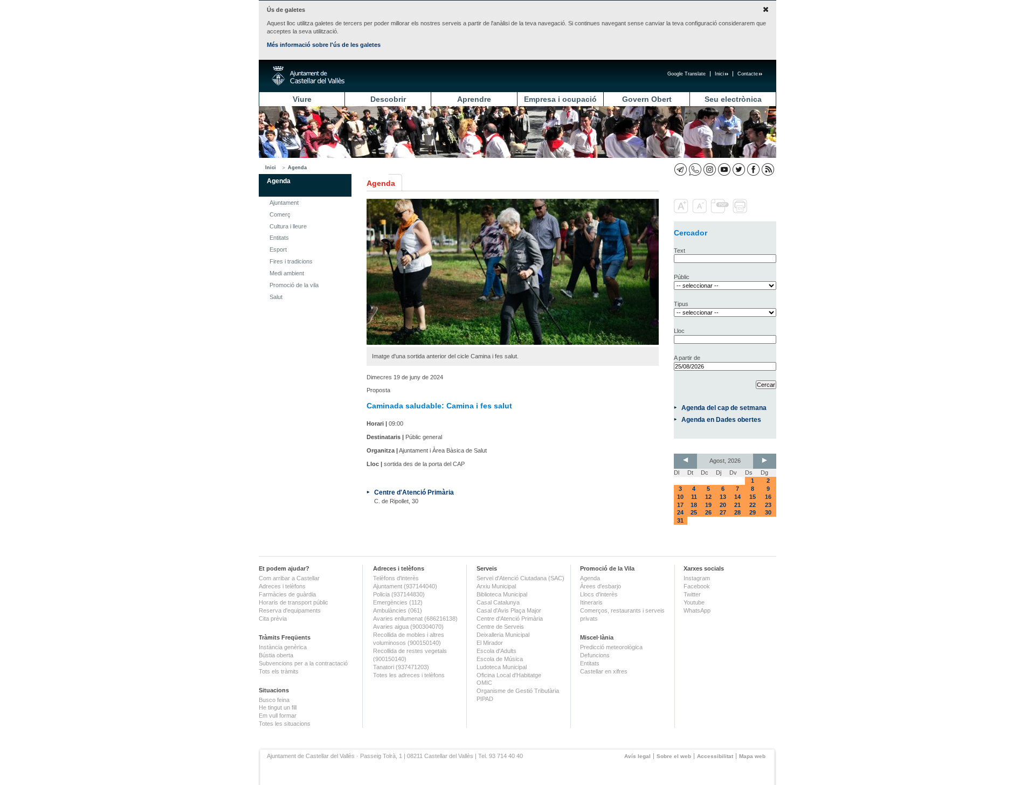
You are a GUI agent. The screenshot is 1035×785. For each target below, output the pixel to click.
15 (752, 497)
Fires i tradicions (291, 261)
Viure (302, 99)
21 (737, 505)
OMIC (484, 682)
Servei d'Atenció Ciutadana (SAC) (520, 578)
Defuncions (595, 655)
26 (708, 512)
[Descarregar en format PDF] (720, 211)
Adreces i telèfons (282, 586)
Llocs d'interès (599, 594)
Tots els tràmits (279, 671)
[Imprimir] (741, 211)
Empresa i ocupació (560, 99)
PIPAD (485, 699)
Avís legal (637, 756)
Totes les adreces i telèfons (409, 675)
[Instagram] (709, 169)
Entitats (279, 237)
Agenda (297, 167)
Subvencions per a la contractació (303, 663)
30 (768, 512)
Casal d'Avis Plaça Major (509, 610)
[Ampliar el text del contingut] (682, 211)
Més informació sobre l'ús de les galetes (324, 44)
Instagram (697, 578)
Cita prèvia (273, 618)
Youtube (694, 602)
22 (752, 505)
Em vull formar (277, 715)
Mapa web (752, 756)
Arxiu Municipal (496, 586)
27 (723, 512)
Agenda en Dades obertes (721, 419)
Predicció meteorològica (611, 647)
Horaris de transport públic (293, 602)
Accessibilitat (715, 756)
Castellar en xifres (603, 671)
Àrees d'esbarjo (600, 586)
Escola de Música (500, 659)
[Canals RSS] (768, 169)
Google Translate (686, 74)
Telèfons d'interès (396, 578)
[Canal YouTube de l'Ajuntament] (724, 169)
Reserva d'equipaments (290, 610)
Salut (276, 297)
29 (752, 512)
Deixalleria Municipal (503, 634)
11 (694, 497)
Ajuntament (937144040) (405, 586)
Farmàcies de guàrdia (287, 594)
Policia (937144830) (399, 594)
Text (679, 250)
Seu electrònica (733, 99)
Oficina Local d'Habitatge (509, 675)
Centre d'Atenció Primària (414, 492)
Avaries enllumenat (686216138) (415, 618)
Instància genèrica (283, 647)
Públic (681, 277)
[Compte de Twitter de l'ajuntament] (739, 169)
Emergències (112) (398, 602)
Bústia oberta (276, 655)
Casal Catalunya (498, 602)
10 (680, 497)
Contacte (747, 74)
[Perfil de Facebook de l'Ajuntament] (753, 169)
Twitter (692, 594)
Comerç (280, 214)
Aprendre (474, 99)
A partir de (687, 358)
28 (737, 512)
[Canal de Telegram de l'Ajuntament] (680, 169)
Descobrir (388, 99)
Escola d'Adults (496, 651)
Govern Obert (647, 99)
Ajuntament (284, 202)
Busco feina (274, 700)
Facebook (697, 586)
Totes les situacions (284, 723)
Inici (719, 74)
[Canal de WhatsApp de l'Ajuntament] (695, 169)
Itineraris (591, 602)
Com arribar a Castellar (289, 578)
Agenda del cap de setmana (724, 407)
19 (708, 505)
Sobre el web (674, 756)
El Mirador (490, 643)
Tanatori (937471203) (401, 667)
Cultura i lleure (288, 226)
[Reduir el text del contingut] (700, 211)
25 (694, 512)
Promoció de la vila (294, 285)
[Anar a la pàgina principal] (308, 76)
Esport (278, 249)
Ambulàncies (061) (397, 610)
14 (737, 497)
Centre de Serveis (500, 626)
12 (708, 497)
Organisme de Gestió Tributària (518, 690)
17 (680, 505)
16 (768, 497)
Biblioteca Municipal (502, 594)
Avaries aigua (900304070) (408, 626)
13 (723, 497)
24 (680, 512)
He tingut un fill (277, 707)
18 (694, 505)
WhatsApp (697, 610)
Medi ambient (287, 273)
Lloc (679, 331)
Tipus (681, 304)
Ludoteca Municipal (502, 667)
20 (723, 505)
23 (768, 505)
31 (680, 520)
